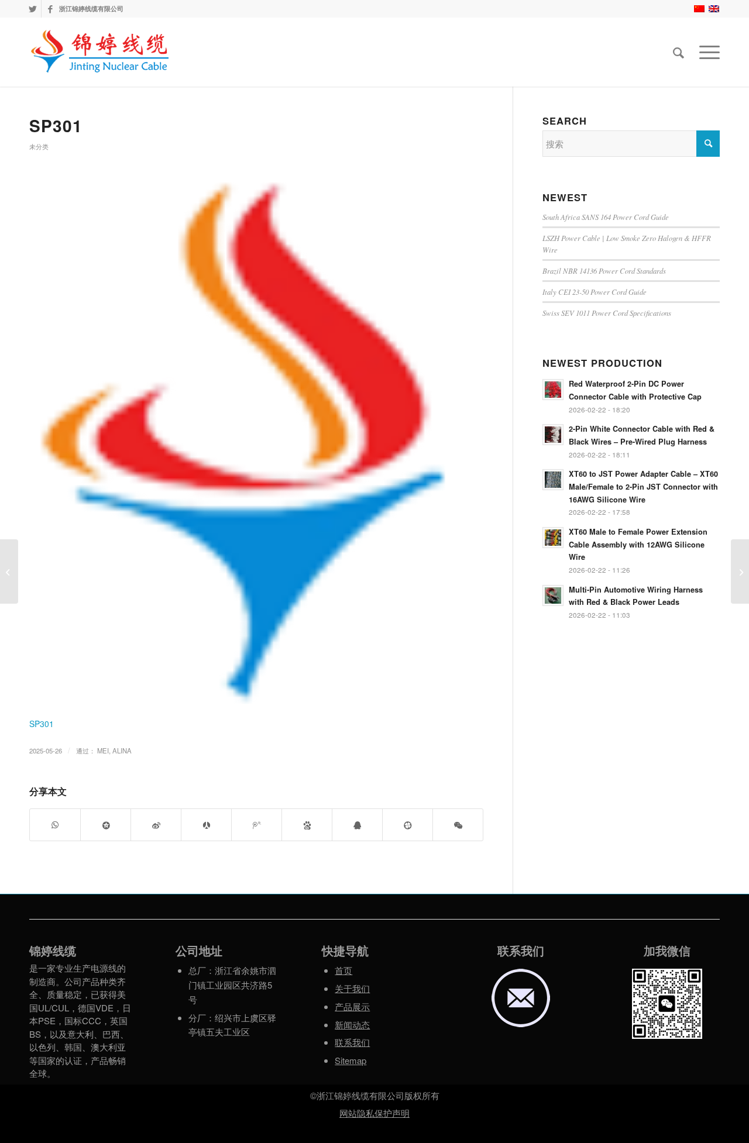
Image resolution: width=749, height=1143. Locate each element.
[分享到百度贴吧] (307, 825)
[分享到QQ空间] (105, 825)
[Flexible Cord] (740, 571)
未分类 (39, 146)
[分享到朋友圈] (458, 825)
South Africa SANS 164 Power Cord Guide (605, 217)
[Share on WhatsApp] (55, 825)
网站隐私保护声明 (374, 1113)
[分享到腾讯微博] (256, 825)
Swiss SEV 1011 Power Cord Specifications (606, 313)
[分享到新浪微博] (156, 825)
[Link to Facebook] (50, 9)
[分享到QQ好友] (357, 825)
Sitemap (350, 1060)
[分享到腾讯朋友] (407, 825)
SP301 (56, 125)
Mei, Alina (114, 750)
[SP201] (9, 571)
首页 (343, 970)
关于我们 (352, 988)
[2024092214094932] (256, 439)
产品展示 (352, 1006)
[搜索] (678, 52)
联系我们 (352, 1042)
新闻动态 (352, 1024)
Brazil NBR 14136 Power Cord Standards (604, 271)
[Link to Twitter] (32, 9)
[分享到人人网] (206, 825)
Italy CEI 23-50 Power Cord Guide (594, 292)
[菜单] (706, 52)
